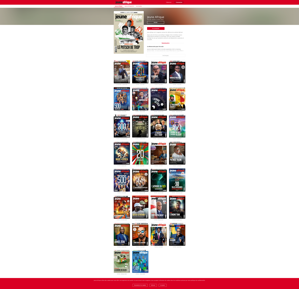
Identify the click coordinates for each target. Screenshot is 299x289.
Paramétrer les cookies (140, 285)
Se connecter (155, 28)
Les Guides (139, 6)
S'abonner (168, 2)
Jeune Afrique (118, 6)
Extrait (155, 22)
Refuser (153, 285)
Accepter (162, 285)
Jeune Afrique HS (129, 6)
